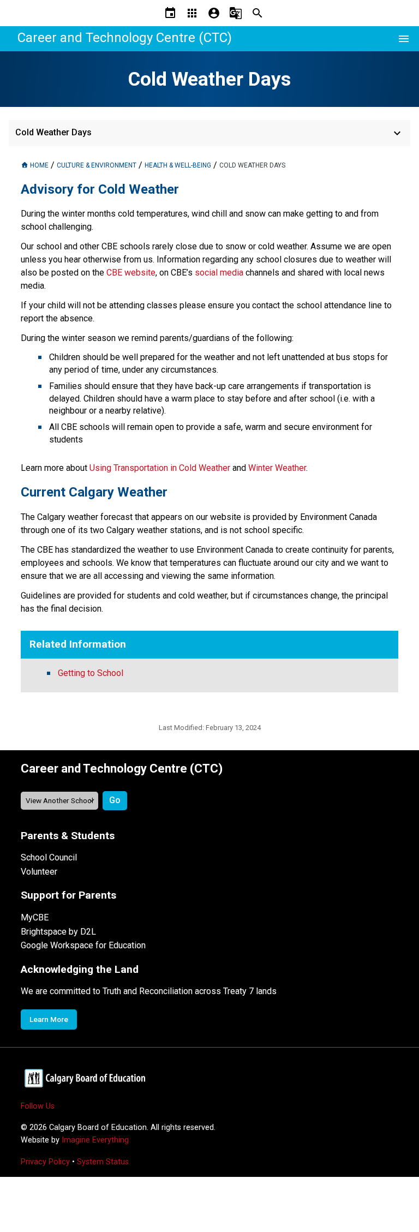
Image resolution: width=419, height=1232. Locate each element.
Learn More (48, 1019)
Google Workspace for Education (83, 945)
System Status (103, 1162)
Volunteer (39, 871)
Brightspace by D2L (58, 931)
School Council (49, 857)
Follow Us (38, 1106)
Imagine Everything (95, 1140)
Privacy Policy (45, 1162)
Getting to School (90, 673)
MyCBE (35, 917)
